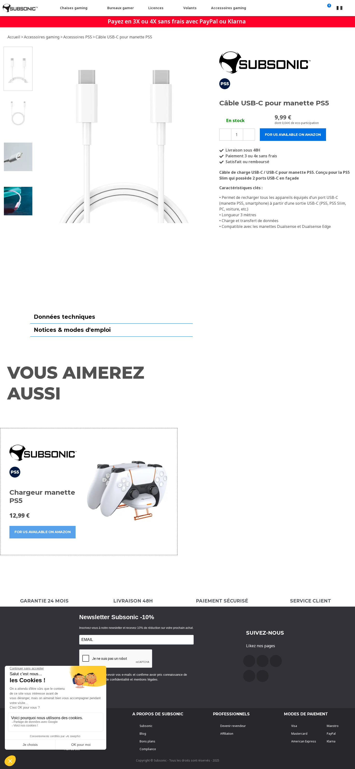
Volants (190, 8)
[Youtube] (262, 661)
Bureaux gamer (120, 8)
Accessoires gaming (228, 8)
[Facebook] (249, 661)
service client (310, 601)
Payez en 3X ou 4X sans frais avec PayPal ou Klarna (177, 21)
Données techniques (64, 316)
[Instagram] (249, 676)
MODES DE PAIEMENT (306, 714)
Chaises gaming (73, 8)
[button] (40, 134)
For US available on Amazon (42, 532)
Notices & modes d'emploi (72, 329)
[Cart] (328, 8)
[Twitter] (276, 661)
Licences (155, 8)
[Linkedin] (262, 676)
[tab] (111, 317)
